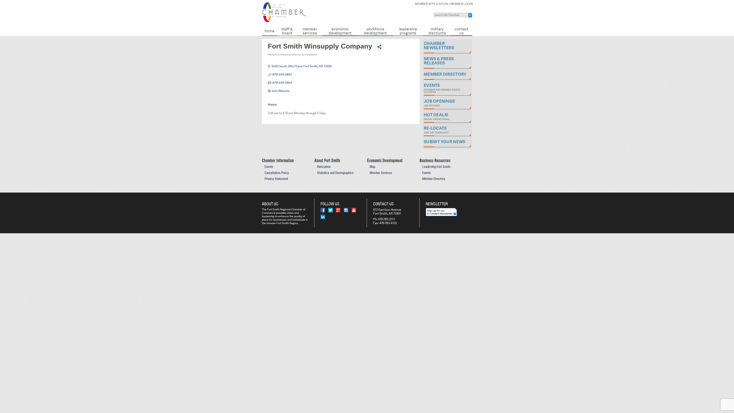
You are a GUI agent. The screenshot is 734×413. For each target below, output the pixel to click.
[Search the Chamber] (470, 15)
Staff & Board (287, 31)
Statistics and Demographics (335, 172)
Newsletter (437, 204)
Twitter (330, 210)
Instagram (346, 210)
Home (269, 30)
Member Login (461, 4)
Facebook (323, 210)
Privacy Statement (276, 178)
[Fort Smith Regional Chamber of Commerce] (284, 22)
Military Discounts (437, 31)
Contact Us (461, 31)
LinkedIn (323, 217)
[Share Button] (379, 47)
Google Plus (338, 210)
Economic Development (340, 31)
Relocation (324, 166)
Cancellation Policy (277, 172)
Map (372, 166)
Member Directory (433, 178)
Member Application (431, 4)
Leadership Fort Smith (436, 166)
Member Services (310, 31)
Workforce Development (375, 31)
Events (269, 166)
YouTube (354, 210)
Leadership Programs (408, 31)
